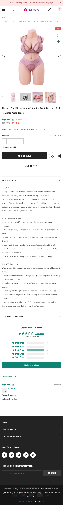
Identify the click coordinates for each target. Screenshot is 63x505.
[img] (8, 385)
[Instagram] (18, 455)
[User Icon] (50, 9)
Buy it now (31, 166)
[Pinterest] (26, 455)
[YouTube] (33, 455)
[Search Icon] (12, 9)
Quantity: (5, 136)
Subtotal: (5, 147)
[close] (60, 2)
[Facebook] (4, 455)
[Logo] (31, 9)
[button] (8, 120)
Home (4, 18)
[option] (31, 57)
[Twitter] (11, 455)
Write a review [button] (31, 365)
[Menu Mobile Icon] (3, 9)
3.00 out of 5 (39, 334)
